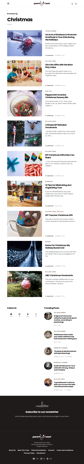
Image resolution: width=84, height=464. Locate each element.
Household (49, 181)
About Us (12, 450)
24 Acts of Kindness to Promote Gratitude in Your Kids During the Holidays (61, 37)
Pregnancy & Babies (61, 348)
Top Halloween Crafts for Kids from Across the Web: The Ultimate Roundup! (64, 384)
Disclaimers (41, 453)
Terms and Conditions (65, 450)
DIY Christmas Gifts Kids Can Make (59, 156)
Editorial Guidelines (38, 450)
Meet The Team (23, 450)
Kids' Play (48, 91)
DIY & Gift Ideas (50, 61)
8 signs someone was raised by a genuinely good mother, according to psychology (65, 319)
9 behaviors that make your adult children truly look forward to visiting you (65, 336)
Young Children (50, 31)
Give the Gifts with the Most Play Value (59, 66)
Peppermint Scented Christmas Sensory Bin (56, 96)
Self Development (60, 312)
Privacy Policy (29, 453)
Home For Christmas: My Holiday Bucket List (57, 246)
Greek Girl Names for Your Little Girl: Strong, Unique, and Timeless (64, 368)
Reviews (48, 241)
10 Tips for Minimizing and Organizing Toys (58, 186)
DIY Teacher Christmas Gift (59, 215)
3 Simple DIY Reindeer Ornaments (56, 126)
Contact (51, 450)
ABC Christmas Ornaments (59, 275)
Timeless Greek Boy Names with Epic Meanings (65, 352)
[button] (8, 3)
